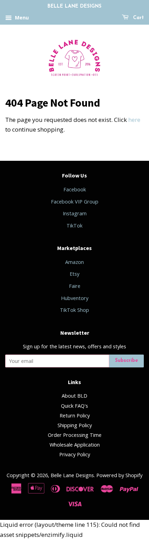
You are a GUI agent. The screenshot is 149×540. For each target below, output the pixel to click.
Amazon (74, 262)
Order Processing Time (75, 435)
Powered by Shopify (119, 475)
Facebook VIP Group (74, 201)
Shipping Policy (75, 425)
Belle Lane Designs (72, 475)
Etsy (74, 274)
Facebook (74, 189)
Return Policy (75, 415)
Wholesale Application (75, 444)
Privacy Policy (74, 454)
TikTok (74, 225)
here (134, 120)
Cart (137, 17)
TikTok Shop (74, 310)
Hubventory (74, 298)
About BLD (74, 395)
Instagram (75, 213)
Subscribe (126, 360)
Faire (74, 286)
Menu (21, 17)
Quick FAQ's (74, 405)
